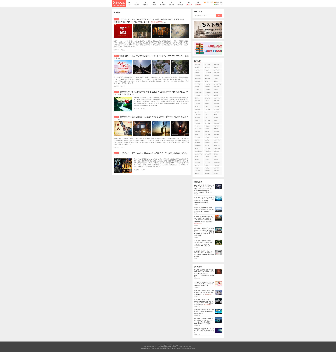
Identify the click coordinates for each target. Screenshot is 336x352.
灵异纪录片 (216, 123)
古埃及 (196, 156)
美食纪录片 (216, 72)
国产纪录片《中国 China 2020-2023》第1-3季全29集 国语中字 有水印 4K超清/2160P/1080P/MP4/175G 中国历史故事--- (149, 20)
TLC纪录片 (216, 170)
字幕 (208, 2)
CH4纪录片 (197, 84)
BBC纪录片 (207, 64)
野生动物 (207, 95)
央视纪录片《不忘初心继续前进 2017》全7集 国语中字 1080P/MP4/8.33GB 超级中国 (151, 56)
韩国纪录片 (207, 170)
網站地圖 (175, 345)
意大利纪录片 (198, 145)
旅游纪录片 (197, 170)
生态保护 (197, 106)
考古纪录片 (207, 84)
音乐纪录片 (216, 86)
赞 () (123, 50)
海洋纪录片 (197, 117)
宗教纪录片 (197, 109)
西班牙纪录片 (217, 140)
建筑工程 (197, 86)
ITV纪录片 (197, 137)
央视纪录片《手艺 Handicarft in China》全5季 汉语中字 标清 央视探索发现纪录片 (151, 154)
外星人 (215, 120)
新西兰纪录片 (217, 162)
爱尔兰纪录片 (208, 154)
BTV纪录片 (197, 131)
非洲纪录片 (216, 112)
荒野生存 (207, 131)
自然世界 (216, 137)
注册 (221, 4)
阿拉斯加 (197, 148)
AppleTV (207, 145)
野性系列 (207, 168)
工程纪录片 (207, 148)
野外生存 (171, 5)
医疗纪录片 (197, 100)
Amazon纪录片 (198, 128)
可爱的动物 (207, 126)
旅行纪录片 (207, 98)
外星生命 (207, 114)
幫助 (218, 2)
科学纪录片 (197, 162)
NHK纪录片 (207, 78)
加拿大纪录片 (198, 78)
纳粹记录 (197, 112)
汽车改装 (216, 117)
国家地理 (216, 67)
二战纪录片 (207, 89)
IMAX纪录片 (217, 128)
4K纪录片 (207, 75)
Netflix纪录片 (208, 67)
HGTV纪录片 (217, 148)
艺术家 (196, 134)
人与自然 (207, 156)
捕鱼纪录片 (207, 173)
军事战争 (162, 5)
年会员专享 (207, 70)
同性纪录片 (216, 109)
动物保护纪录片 (198, 154)
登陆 (221, 2)
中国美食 (216, 81)
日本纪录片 (207, 109)
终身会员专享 (208, 72)
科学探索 (136, 5)
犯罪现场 (216, 156)
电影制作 (207, 100)
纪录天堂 (119, 3)
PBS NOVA (197, 142)
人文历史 (154, 5)
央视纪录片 (216, 64)
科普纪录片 (207, 120)
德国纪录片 (207, 86)
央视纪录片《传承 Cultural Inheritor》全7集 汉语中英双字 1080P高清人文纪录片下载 (151, 118)
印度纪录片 (216, 126)
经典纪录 (180, 5)
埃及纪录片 (216, 168)
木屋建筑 (197, 173)
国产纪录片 (216, 70)
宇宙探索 (216, 92)
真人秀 (215, 114)
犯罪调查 (197, 72)
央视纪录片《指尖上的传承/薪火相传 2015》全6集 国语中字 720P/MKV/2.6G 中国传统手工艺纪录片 (151, 93)
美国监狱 (197, 168)
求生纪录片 (207, 134)
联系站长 (217, 4)
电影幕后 (197, 98)
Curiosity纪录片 (198, 92)
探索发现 (197, 165)
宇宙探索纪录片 (198, 151)
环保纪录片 (216, 165)
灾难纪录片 (216, 103)
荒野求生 (207, 103)
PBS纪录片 (197, 75)
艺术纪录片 (197, 95)
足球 (206, 117)
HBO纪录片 (197, 89)
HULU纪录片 (198, 114)
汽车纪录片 (216, 100)
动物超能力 (216, 151)
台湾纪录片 (197, 123)
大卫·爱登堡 (217, 145)
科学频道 (207, 137)
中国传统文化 (208, 151)
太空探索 (197, 159)
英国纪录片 (197, 70)
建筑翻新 (207, 128)
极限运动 (207, 165)
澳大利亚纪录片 (217, 84)
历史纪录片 (207, 123)
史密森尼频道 (208, 92)
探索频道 (197, 67)
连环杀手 (207, 159)
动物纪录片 (216, 75)
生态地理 (145, 5)
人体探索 (197, 126)
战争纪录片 (216, 106)
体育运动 (207, 81)
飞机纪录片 (216, 131)
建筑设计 (216, 95)
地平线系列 (216, 134)
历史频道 (216, 78)
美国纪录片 (197, 64)
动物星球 (216, 159)
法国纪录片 (197, 81)
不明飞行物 (207, 142)
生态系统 (207, 140)
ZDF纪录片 (207, 162)
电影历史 (216, 154)
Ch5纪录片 (197, 103)
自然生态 (216, 89)
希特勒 (206, 106)
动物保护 (197, 120)
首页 (129, 5)
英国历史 (216, 142)
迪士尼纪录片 (217, 98)
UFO (206, 112)
